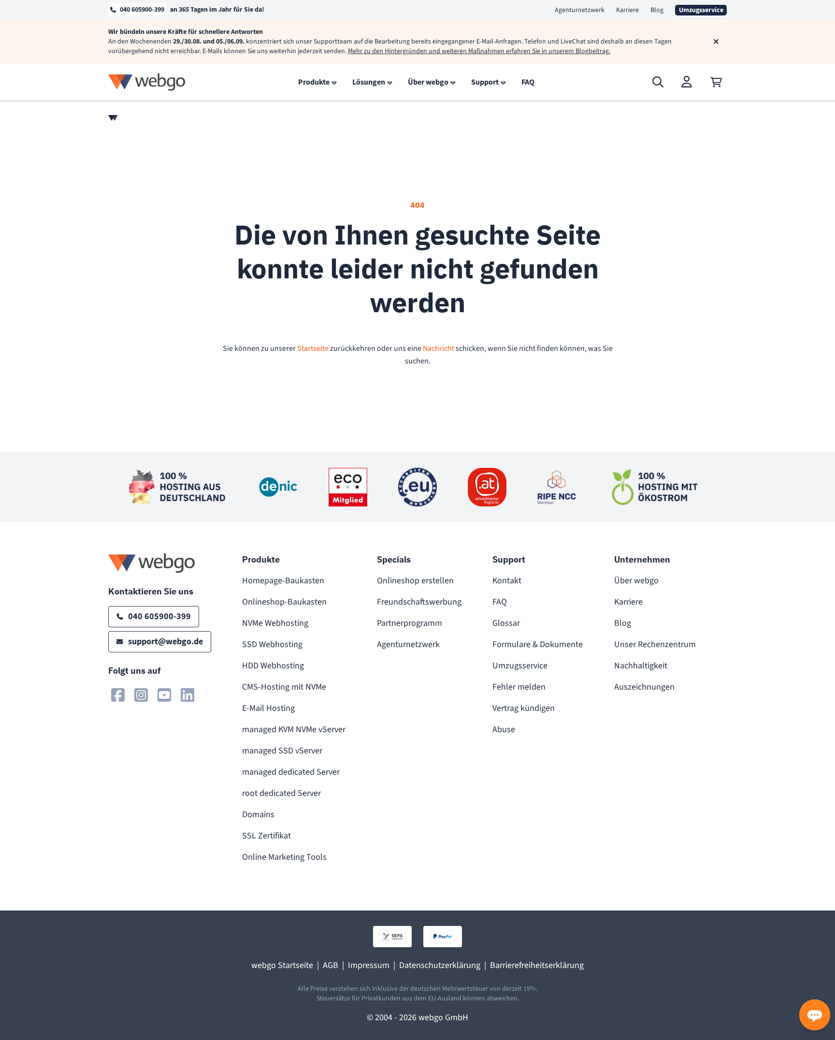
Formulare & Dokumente (537, 644)
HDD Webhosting (273, 666)
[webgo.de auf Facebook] (118, 695)
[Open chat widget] (814, 1014)
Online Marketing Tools (284, 857)
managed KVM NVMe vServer (294, 729)
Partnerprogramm (409, 623)
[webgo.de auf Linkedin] (187, 695)
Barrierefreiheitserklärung (537, 965)
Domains (258, 815)
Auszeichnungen (644, 687)
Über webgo (636, 581)
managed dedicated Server (291, 772)
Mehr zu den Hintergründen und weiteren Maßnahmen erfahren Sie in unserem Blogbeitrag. (479, 51)
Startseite (313, 348)
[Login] (687, 82)
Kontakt (506, 581)
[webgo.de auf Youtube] (164, 695)
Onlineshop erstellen (415, 581)
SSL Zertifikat (266, 836)
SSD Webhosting (272, 644)
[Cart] (716, 82)
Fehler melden (519, 687)
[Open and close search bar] (658, 82)
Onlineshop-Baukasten (284, 602)
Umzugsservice (519, 666)
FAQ (499, 602)
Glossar (506, 623)
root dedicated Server (281, 793)
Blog (656, 10)
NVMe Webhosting (275, 623)
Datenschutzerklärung (439, 965)
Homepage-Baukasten (283, 581)
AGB (330, 965)
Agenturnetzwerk (580, 10)
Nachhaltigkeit (640, 666)
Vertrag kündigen (523, 708)
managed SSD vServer (282, 751)
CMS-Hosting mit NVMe (284, 687)
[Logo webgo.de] (147, 82)
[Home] (113, 118)
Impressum (368, 965)
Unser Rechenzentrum (655, 644)
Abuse (503, 729)
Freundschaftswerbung (419, 602)
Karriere (627, 10)
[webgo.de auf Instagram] (141, 695)
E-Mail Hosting (268, 708)
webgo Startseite (282, 965)
